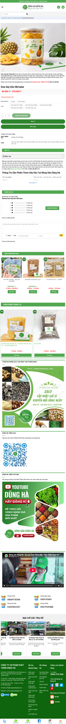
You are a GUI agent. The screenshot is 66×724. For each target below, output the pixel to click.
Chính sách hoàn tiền (31, 682)
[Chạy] (4, 586)
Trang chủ (4, 18)
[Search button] (27, 14)
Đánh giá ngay (52, 208)
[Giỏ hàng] (63, 7)
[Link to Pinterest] (52, 688)
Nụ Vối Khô (37, 343)
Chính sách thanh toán (31, 696)
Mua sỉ (33, 121)
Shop (9, 18)
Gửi (61, 235)
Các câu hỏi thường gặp (31, 701)
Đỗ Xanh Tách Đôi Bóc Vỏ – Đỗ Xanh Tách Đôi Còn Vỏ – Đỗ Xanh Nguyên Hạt (16, 344)
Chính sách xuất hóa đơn (32, 687)
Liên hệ (41, 681)
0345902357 (13, 607)
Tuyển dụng (42, 687)
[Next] (64, 276)
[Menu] (2, 7)
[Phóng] (2, 70)
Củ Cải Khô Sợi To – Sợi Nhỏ (54, 279)
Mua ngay (12, 291)
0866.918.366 (56, 674)
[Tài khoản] (58, 7)
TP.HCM (57, 702)
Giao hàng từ (4, 101)
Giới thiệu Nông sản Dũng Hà (43, 673)
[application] (33, 570)
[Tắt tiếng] (59, 586)
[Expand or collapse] (62, 156)
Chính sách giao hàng (31, 673)
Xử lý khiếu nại (32, 714)
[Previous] (2, 276)
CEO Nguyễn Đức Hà (43, 677)
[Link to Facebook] (52, 685)
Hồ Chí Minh (19, 137)
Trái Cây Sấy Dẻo (16, 18)
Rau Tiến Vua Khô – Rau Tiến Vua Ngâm (12, 280)
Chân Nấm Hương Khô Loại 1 (33, 279)
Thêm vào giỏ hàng (21, 115)
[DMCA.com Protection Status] (13, 695)
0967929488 (46, 607)
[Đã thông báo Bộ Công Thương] (5, 694)
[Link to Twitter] (61, 685)
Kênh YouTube (43, 684)
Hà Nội (13, 137)
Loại (2, 106)
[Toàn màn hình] (61, 586)
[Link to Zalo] (57, 685)
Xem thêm (32, 183)
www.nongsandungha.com (14, 691)
